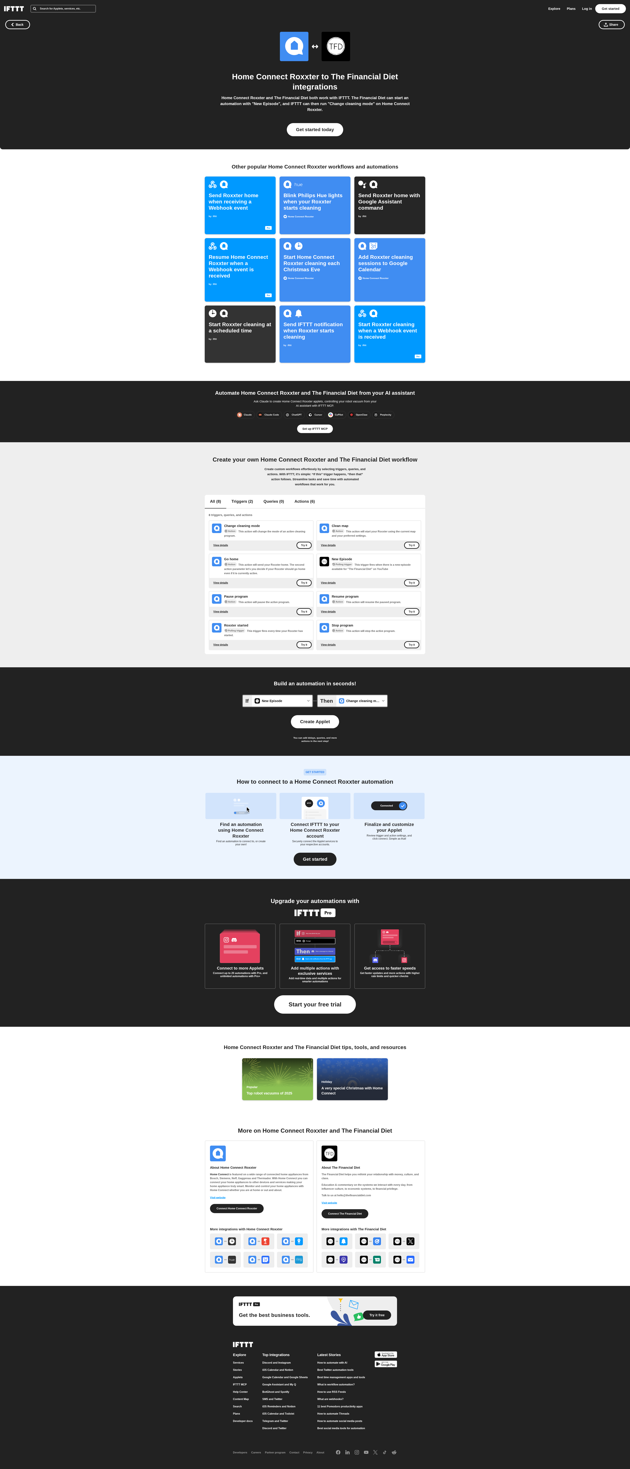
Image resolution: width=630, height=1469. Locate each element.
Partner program (275, 1452)
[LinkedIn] (347, 1452)
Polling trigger (344, 564)
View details (220, 545)
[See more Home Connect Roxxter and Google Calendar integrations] (258, 1260)
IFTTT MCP (240, 1384)
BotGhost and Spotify (275, 1391)
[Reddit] (394, 1452)
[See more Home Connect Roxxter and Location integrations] (292, 1241)
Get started (610, 8)
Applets (238, 1377)
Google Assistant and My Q (279, 1384)
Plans (571, 8)
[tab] (215, 502)
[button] (315, 859)
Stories (237, 1370)
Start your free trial (315, 1004)
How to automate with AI (332, 1362)
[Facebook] (338, 1452)
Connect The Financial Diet (345, 1213)
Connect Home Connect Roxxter (237, 1208)
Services (238, 1362)
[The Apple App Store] (386, 1355)
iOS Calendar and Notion (277, 1370)
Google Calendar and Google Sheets (285, 1377)
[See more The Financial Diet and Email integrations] (403, 1260)
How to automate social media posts (339, 1421)
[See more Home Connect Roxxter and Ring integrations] (292, 1260)
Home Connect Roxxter (275, 76)
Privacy (308, 1452)
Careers (256, 1452)
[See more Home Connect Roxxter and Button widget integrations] (258, 1241)
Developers (240, 1452)
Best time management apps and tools (341, 1377)
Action (231, 531)
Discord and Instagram (276, 1362)
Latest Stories (329, 1355)
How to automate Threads (333, 1413)
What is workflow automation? (336, 1384)
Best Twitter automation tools (335, 1370)
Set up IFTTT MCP (315, 428)
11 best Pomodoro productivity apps (340, 1406)
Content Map (241, 1399)
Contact (294, 1452)
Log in (587, 8)
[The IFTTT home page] (14, 9)
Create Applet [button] (315, 721)
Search (237, 1406)
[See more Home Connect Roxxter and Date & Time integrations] (225, 1241)
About (320, 1452)
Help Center (240, 1391)
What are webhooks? (330, 1399)
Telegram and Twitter (275, 1421)
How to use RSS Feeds (331, 1391)
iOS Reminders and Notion (278, 1406)
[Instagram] (357, 1452)
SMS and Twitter (272, 1399)
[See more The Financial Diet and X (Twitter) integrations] (403, 1241)
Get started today (315, 129)
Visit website (218, 1197)
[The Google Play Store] (386, 1364)
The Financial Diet (364, 76)
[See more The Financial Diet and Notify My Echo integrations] (337, 1260)
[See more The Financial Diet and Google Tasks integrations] (370, 1241)
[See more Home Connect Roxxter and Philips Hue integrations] (225, 1260)
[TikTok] (385, 1452)
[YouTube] (366, 1452)
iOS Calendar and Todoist (278, 1413)
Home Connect (219, 1174)
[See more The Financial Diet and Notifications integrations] (337, 1241)
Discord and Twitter (274, 1428)
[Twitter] (375, 1452)
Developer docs (243, 1421)
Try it (304, 545)
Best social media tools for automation (341, 1428)
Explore (554, 8)
